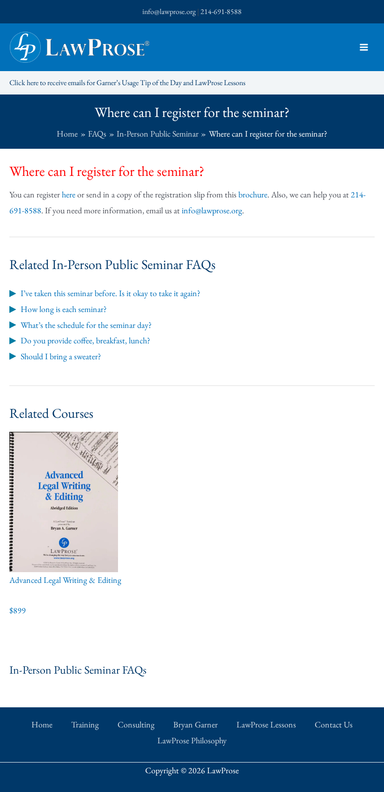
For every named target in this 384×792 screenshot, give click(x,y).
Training (85, 724)
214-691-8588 (221, 11)
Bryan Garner (195, 724)
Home (41, 724)
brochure (252, 194)
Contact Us (334, 724)
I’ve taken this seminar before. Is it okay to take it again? (110, 293)
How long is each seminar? (64, 309)
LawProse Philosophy (192, 740)
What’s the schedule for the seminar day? (86, 325)
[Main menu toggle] (364, 47)
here (68, 194)
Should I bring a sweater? (61, 356)
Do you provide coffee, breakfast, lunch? (85, 340)
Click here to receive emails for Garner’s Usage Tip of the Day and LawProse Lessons (127, 82)
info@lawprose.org (169, 11)
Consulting (136, 724)
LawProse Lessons (266, 724)
